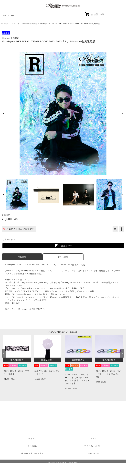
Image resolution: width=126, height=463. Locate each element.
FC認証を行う (65, 246)
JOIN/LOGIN (9, 15)
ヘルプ (93, 439)
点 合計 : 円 (97, 14)
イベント (16, 23)
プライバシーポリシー (93, 446)
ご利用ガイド (32, 439)
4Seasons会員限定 (29, 23)
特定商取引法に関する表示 (32, 453)
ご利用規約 (32, 446)
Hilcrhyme (5, 23)
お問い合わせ (93, 453)
